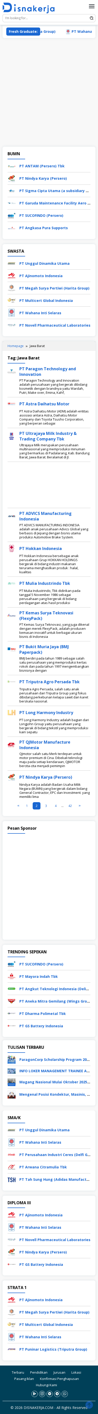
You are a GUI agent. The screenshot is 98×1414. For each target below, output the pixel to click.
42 (70, 806)
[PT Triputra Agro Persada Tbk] (12, 681)
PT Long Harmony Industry (46, 712)
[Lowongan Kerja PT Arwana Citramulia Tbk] (12, 1166)
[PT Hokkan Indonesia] (12, 547)
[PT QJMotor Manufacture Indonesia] (12, 744)
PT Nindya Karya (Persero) (43, 178)
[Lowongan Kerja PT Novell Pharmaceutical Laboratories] (12, 324)
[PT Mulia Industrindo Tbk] (12, 582)
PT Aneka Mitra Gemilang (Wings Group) (56, 1001)
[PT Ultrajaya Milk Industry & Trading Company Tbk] (12, 435)
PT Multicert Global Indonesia (46, 300)
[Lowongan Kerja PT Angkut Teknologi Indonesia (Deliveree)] (12, 988)
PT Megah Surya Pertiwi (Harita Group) (54, 288)
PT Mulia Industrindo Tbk (44, 583)
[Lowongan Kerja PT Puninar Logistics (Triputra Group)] (12, 1348)
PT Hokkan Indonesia (40, 548)
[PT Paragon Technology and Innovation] (12, 371)
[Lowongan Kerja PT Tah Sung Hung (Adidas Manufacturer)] (12, 1178)
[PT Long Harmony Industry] (12, 712)
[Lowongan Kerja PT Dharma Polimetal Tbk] (12, 1013)
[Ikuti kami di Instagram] (42, 1394)
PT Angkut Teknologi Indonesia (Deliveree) (58, 988)
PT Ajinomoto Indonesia (41, 275)
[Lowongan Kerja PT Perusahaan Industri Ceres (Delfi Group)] (12, 1154)
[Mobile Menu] (91, 6)
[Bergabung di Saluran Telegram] (57, 1394)
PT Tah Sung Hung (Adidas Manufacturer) (57, 1179)
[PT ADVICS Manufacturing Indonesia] (12, 515)
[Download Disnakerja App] (34, 1394)
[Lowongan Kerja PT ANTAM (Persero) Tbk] (12, 165)
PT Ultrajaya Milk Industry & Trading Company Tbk (48, 436)
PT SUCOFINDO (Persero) (41, 215)
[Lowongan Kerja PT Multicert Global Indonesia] (12, 300)
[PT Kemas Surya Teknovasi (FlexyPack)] (12, 615)
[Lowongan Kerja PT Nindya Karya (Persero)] (12, 177)
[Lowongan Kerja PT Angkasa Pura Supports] (12, 227)
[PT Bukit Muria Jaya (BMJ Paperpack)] (12, 648)
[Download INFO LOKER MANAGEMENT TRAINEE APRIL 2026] (12, 1070)
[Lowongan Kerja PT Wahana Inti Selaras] (12, 312)
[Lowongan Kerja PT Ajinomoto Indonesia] (12, 275)
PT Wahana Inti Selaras (40, 312)
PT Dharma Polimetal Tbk (42, 1013)
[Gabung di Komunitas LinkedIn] (49, 1394)
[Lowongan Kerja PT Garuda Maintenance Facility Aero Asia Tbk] (12, 202)
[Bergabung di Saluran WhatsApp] (65, 1394)
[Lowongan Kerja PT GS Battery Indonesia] (12, 1025)
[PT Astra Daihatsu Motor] (12, 403)
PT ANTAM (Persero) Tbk (42, 166)
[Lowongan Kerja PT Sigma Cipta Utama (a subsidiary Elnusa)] (12, 190)
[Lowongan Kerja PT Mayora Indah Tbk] (12, 976)
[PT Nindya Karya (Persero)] (12, 776)
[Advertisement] (49, 92)
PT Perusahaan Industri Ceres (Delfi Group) (58, 1154)
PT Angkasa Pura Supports (43, 227)
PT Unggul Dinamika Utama (44, 263)
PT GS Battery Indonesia (41, 1026)
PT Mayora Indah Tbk (38, 976)
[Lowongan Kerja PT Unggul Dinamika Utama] (12, 262)
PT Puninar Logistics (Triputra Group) (53, 1349)
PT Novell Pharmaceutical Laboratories (54, 325)
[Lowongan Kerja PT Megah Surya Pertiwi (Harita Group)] (12, 287)
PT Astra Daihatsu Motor (44, 404)
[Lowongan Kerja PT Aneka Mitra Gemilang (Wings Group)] (12, 1000)
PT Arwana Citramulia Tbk (43, 1167)
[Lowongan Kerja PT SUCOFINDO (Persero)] (12, 215)
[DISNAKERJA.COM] (30, 8)
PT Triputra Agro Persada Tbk (49, 682)
